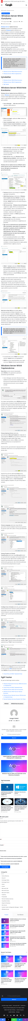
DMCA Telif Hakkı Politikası (10, 1009)
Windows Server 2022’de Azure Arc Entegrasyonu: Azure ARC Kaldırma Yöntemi (21, 808)
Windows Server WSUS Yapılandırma (12, 73)
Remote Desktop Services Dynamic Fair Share (14, 699)
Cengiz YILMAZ (6, 21)
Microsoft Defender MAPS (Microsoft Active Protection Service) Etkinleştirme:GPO (7, 808)
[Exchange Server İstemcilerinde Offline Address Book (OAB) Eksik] (7, 973)
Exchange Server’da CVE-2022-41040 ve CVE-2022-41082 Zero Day (17, 938)
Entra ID (3, 878)
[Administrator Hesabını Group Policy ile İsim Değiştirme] (7, 787)
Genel (3, 884)
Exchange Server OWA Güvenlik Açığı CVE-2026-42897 (17, 931)
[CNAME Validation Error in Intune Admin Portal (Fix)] (5, 920)
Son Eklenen (20, 914)
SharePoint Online (6, 900)
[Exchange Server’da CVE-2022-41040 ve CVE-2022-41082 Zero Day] (5, 938)
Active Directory (5, 875)
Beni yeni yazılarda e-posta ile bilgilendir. (10, 863)
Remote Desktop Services (7, 898)
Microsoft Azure (5, 890)
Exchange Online (5, 880)
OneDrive (4, 894)
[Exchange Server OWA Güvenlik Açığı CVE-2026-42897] (5, 932)
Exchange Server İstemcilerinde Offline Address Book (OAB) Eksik (6, 980)
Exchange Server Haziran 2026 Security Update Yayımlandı (17, 925)
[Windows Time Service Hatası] (21, 787)
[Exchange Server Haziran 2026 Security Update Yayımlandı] (5, 926)
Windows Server (10, 10)
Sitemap (18, 1012)
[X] (13, 721)
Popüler (6, 914)
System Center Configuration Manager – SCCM (12, 907)
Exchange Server (5, 882)
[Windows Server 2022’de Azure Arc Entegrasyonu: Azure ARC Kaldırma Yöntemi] (21, 801)
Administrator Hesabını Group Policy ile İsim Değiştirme (7, 793)
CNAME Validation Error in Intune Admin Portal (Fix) (18, 919)
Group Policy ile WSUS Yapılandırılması (12, 673)
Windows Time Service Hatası (20, 792)
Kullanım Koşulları (20, 1009)
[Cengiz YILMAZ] (8, 5)
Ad (1, 839)
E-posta (2, 845)
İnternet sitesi (3, 850)
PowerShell (4, 896)
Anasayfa (4, 10)
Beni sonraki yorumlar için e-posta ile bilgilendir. (11, 861)
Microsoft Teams (5, 892)
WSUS (6, 703)
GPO (10, 668)
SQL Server (4, 905)
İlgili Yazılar (6, 84)
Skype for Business (6, 903)
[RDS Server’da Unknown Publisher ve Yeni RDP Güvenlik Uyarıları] (5, 945)
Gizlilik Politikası (12, 1012)
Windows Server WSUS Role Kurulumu (12, 71)
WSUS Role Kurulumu (17, 703)
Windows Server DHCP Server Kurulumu (13, 689)
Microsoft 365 (5, 888)
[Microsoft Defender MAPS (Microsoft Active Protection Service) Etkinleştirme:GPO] (7, 801)
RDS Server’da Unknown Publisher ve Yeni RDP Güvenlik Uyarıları (18, 944)
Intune (3, 886)
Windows (8, 30)
